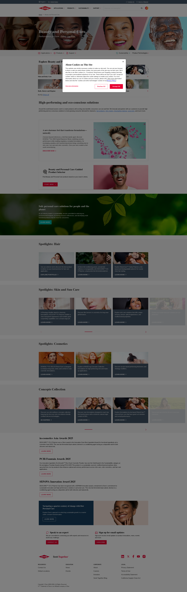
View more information (71, 86)
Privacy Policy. (111, 80)
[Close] (123, 61)
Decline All (101, 86)
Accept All (116, 86)
